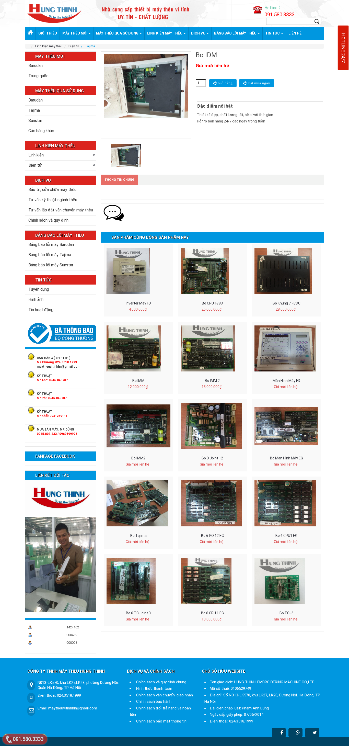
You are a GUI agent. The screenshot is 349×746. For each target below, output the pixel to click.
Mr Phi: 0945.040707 (52, 398)
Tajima (34, 110)
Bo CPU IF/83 (212, 303)
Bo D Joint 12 (212, 458)
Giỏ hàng (224, 83)
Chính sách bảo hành (153, 701)
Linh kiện (36, 155)
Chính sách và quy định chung (161, 682)
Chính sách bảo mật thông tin (161, 721)
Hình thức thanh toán (154, 688)
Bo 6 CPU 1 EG (212, 613)
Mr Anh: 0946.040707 (52, 380)
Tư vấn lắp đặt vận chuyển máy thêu (60, 210)
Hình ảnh (35, 299)
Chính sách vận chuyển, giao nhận (164, 695)
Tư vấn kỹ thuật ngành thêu (52, 199)
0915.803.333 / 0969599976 (57, 434)
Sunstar (35, 120)
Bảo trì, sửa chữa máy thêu (52, 189)
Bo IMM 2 (212, 381)
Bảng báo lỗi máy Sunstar (50, 265)
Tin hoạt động (40, 309)
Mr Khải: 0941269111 (52, 416)
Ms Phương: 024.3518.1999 (57, 362)
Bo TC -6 (287, 613)
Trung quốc (38, 75)
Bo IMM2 (138, 458)
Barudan (35, 65)
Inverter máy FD (138, 303)
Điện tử (35, 165)
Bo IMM (138, 381)
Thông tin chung (119, 180)
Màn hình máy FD (286, 381)
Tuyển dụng (38, 289)
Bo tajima (138, 536)
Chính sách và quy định (48, 220)
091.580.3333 (279, 15)
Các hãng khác (41, 130)
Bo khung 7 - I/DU (286, 303)
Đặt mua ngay (258, 83)
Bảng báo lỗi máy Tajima (49, 254)
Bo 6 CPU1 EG (286, 536)
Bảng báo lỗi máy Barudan (51, 244)
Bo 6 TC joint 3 (138, 613)
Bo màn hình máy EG (286, 458)
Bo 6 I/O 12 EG (212, 536)
